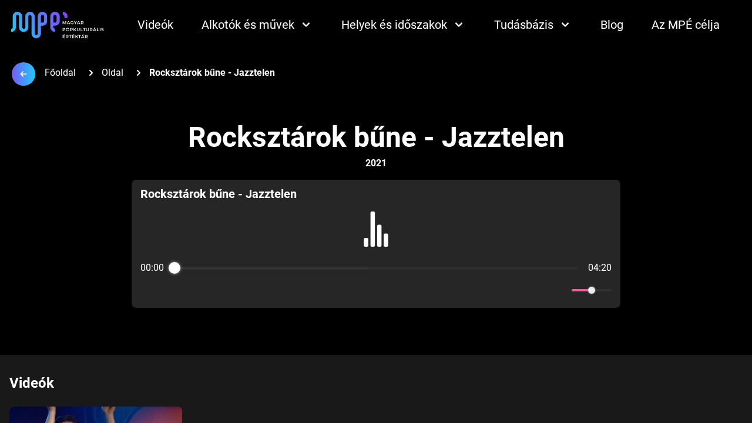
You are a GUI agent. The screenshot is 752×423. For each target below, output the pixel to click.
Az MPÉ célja (686, 25)
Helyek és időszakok (394, 25)
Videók (155, 25)
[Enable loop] (148, 290)
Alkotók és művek (248, 25)
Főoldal (60, 72)
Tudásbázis (523, 25)
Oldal (112, 72)
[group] (376, 244)
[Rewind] (350, 290)
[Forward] (401, 290)
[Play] (376, 290)
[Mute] (560, 290)
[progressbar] (376, 268)
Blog (611, 25)
